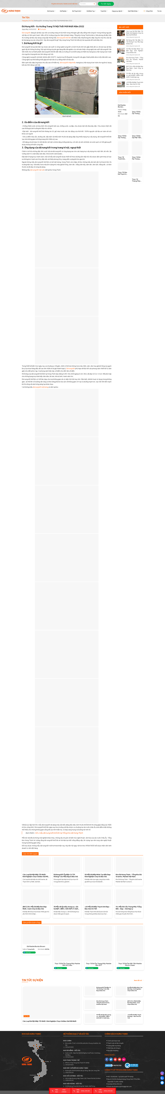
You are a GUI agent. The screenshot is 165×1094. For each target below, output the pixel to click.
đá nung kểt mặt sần (37, 170)
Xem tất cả (138, 980)
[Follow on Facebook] (107, 1059)
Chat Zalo (28, 952)
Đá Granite (50, 11)
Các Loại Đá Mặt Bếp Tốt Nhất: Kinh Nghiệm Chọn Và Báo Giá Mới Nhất (134, 33)
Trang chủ (25, 20)
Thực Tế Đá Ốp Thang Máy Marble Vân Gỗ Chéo (137, 112)
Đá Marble (63, 11)
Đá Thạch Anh (76, 11)
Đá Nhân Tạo (91, 11)
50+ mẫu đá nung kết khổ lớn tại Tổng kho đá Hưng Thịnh (59, 833)
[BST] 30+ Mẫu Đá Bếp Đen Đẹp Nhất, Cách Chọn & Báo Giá (134, 68)
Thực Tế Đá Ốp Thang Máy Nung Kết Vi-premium (136, 158)
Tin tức (159, 11)
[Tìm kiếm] (94, 4)
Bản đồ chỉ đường (113, 1050)
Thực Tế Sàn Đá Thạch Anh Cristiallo (123, 173)
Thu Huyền (43, 29)
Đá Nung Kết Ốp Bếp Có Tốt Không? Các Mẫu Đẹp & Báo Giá (134, 41)
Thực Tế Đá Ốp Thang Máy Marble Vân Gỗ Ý (122, 136)
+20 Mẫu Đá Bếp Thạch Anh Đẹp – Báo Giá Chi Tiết (134, 83)
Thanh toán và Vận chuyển (116, 1043)
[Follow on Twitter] (111, 1059)
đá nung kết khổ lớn (64, 38)
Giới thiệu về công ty (114, 1048)
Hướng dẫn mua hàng (114, 1045)
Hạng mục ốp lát (117, 11)
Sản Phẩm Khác (133, 11)
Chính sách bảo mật (114, 1041)
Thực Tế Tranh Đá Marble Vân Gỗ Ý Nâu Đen (123, 158)
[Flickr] (124, 1059)
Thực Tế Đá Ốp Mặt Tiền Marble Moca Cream (137, 136)
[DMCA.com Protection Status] (113, 1065)
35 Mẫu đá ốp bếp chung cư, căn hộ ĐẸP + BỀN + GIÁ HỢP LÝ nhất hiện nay (134, 75)
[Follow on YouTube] (120, 1059)
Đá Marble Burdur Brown (122, 106)
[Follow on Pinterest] (115, 1059)
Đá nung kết (26, 33)
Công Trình (149, 11)
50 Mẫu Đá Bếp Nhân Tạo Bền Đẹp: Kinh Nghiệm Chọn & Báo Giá (134, 50)
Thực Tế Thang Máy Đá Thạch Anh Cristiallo (137, 180)
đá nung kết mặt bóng (40, 387)
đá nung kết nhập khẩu (68, 63)
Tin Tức (31, 20)
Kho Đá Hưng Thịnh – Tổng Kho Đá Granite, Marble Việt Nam (134, 59)
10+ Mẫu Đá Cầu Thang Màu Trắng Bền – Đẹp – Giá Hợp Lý (129, 908)
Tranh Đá (103, 11)
